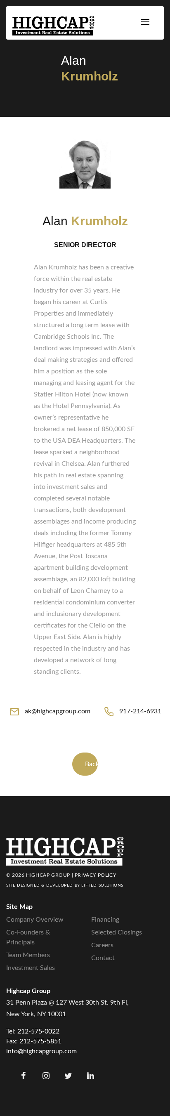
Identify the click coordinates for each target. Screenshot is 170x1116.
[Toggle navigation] (145, 22)
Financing (105, 919)
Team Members (28, 955)
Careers (102, 945)
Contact (103, 958)
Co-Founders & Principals (28, 937)
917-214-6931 (140, 711)
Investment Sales (30, 968)
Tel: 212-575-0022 (32, 1031)
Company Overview (35, 919)
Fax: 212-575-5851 (33, 1041)
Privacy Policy (95, 875)
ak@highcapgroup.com (57, 711)
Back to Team (91, 764)
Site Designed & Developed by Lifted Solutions (64, 885)
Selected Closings (116, 932)
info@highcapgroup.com (41, 1051)
